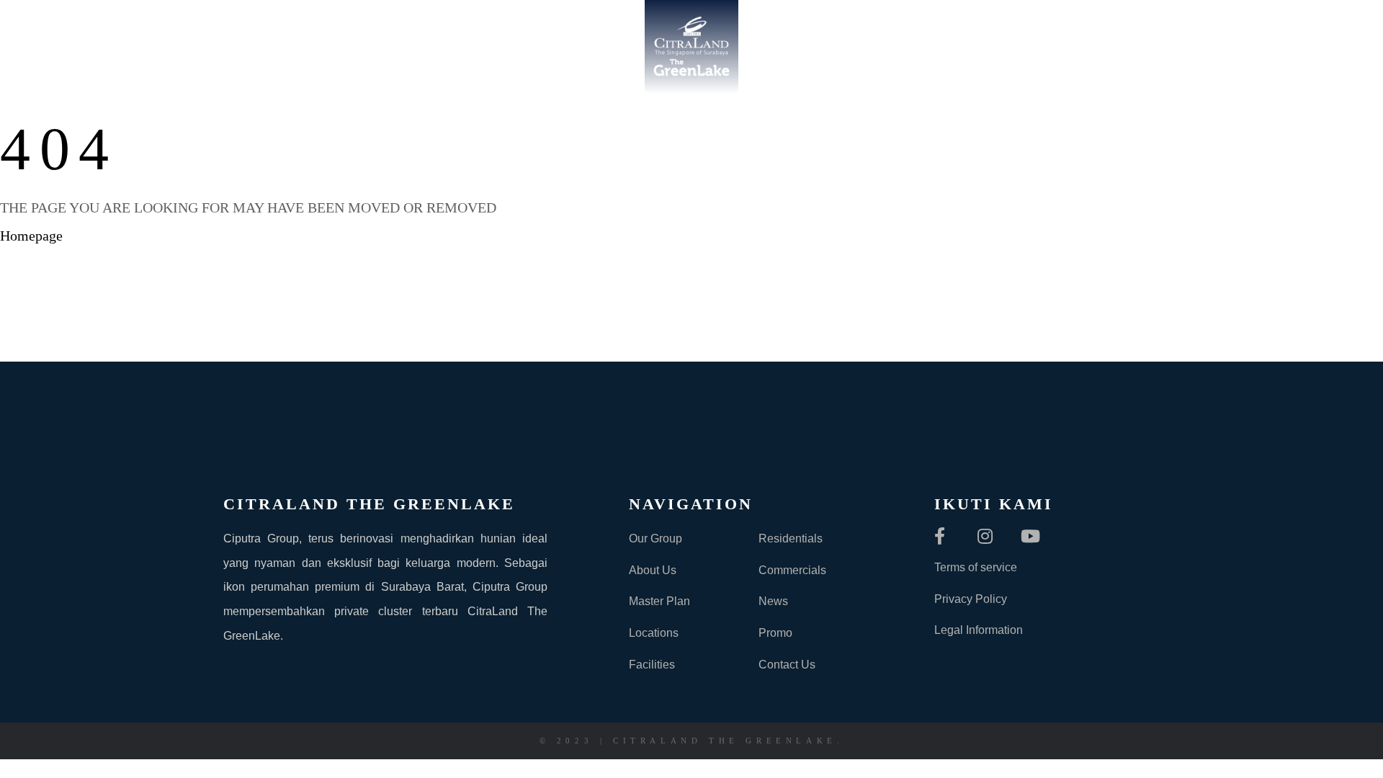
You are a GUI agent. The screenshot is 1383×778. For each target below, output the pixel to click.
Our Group (655, 538)
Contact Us (786, 664)
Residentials (790, 538)
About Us (652, 570)
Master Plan (659, 601)
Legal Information (978, 630)
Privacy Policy (970, 599)
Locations (654, 633)
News (773, 601)
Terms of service (975, 567)
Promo (775, 633)
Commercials (792, 570)
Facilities (652, 664)
